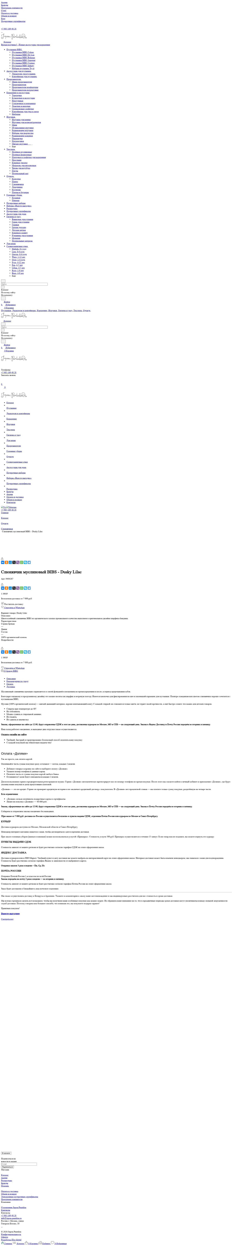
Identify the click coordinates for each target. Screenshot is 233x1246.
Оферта (4, 1237)
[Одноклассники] (6, 562)
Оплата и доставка (9, 1191)
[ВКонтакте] (2, 562)
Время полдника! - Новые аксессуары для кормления (25, 44)
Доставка (10, 686)
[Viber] (17, 562)
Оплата (9, 684)
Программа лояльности (12, 1199)
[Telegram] (29, 562)
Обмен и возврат (9, 1194)
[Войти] (2, 381)
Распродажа (6, 1180)
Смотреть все (7, 919)
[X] (14, 562)
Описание (11, 678)
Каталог (4, 1175)
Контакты (5, 1210)
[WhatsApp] (21, 562)
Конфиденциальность (11, 1234)
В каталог (6, 1153)
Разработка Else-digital (11, 1239)
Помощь (5, 1186)
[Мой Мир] (10, 562)
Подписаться (7, 1167)
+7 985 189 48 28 (8, 28)
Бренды (4, 1183)
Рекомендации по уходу (17, 681)
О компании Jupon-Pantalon (13, 1207)
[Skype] (25, 562)
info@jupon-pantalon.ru (11, 1218)
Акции (4, 1177)
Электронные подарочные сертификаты (19, 1196)
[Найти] (3, 298)
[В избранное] (2, 556)
